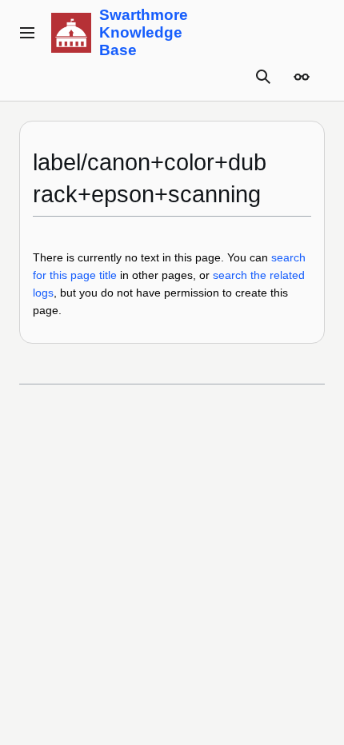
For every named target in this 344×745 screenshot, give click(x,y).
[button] (27, 32)
